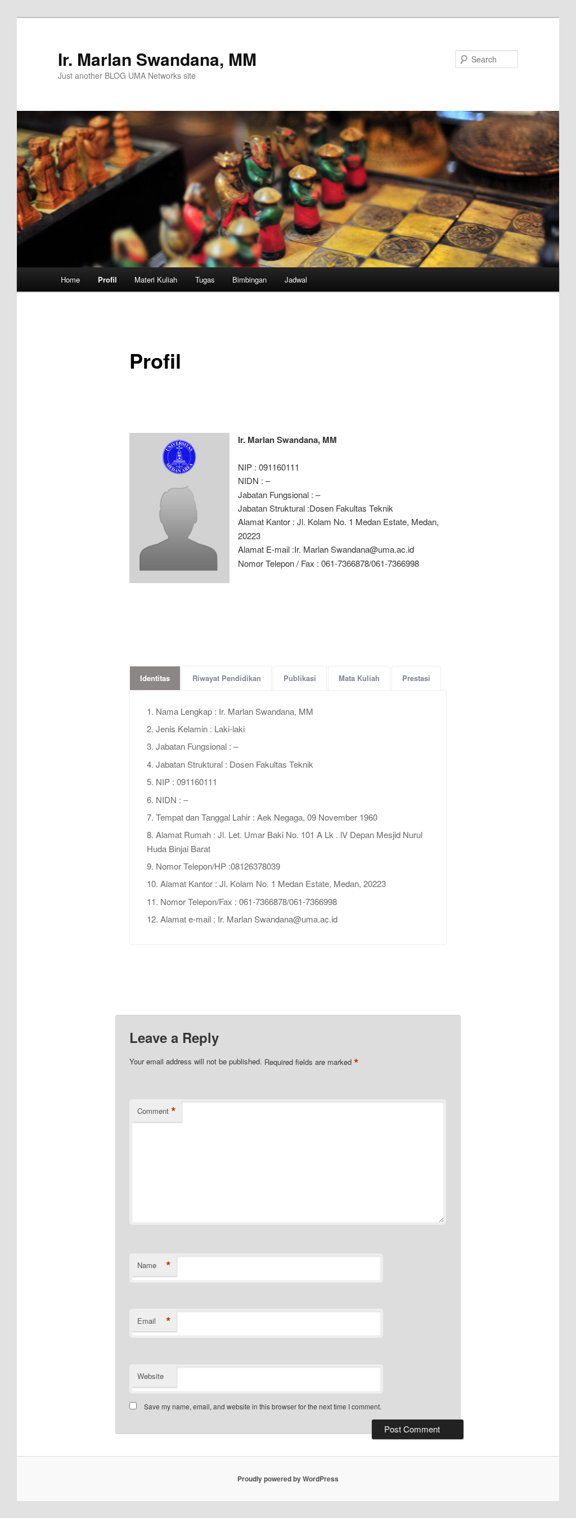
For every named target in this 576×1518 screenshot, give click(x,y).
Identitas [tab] (155, 678)
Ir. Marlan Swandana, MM (157, 59)
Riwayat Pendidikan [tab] (226, 678)
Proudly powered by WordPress (288, 1479)
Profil (107, 279)
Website (150, 1376)
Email (154, 1321)
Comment (156, 1111)
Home (70, 279)
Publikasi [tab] (300, 678)
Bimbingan (249, 279)
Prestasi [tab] (416, 678)
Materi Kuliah (155, 279)
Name (154, 1265)
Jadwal (296, 279)
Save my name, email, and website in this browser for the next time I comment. (262, 1406)
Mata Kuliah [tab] (359, 678)
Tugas (205, 279)
